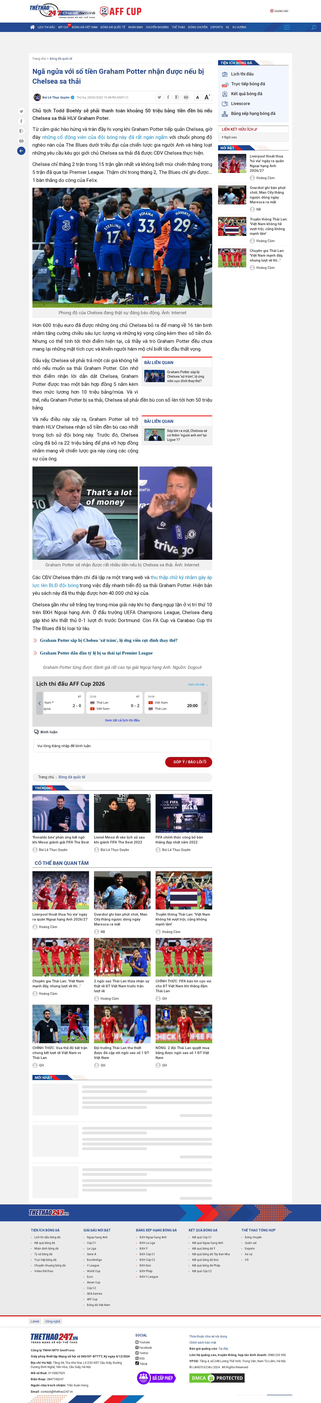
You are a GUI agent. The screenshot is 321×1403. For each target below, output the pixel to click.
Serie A (91, 1254)
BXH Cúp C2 (147, 1260)
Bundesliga (94, 1260)
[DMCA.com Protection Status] (218, 1378)
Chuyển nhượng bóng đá (50, 1265)
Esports (217, 27)
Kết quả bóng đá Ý (203, 1248)
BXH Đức (145, 1265)
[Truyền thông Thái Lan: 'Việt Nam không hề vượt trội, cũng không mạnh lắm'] (184, 890)
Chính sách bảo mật (202, 1342)
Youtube (144, 1342)
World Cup (93, 1271)
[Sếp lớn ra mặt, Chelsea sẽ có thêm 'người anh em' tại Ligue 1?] (154, 435)
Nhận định (135, 27)
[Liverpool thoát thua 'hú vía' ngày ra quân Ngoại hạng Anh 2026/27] (60, 890)
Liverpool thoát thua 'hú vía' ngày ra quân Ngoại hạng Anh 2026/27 (60, 916)
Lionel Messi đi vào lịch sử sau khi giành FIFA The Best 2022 (119, 839)
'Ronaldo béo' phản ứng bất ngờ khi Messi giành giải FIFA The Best (60, 839)
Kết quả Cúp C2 (202, 1271)
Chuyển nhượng (157, 27)
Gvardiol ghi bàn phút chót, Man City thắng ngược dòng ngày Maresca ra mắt (120, 919)
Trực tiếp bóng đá (45, 1260)
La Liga (91, 1248)
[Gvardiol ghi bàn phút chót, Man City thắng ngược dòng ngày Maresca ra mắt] (122, 890)
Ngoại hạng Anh (97, 1237)
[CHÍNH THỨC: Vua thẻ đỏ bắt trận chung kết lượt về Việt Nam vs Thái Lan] (60, 1024)
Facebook (145, 1347)
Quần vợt (251, 1243)
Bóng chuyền (197, 27)
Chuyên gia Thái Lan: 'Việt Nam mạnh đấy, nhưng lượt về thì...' (58, 983)
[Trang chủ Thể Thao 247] (32, 27)
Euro (90, 1276)
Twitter (143, 1353)
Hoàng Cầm (48, 927)
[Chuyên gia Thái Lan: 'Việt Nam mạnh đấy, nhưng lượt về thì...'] (60, 957)
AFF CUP (63, 27)
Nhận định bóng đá (46, 1248)
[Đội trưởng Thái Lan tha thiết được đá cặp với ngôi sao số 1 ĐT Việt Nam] (122, 1024)
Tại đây (223, 1348)
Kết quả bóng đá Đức (205, 1260)
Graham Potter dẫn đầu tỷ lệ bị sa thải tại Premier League (96, 653)
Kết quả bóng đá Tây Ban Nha (211, 1254)
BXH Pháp (146, 1271)
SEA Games (94, 1293)
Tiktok (143, 1364)
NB (103, 932)
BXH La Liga (147, 1243)
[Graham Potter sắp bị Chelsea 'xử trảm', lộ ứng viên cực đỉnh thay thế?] (154, 376)
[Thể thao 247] (62, 11)
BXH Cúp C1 (147, 1254)
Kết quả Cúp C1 (202, 1237)
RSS (142, 1358)
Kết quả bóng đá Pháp (206, 1265)
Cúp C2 (91, 1288)
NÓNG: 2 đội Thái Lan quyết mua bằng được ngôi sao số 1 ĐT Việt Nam (182, 1053)
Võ (246, 1260)
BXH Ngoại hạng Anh (153, 1237)
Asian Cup (93, 1282)
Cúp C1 (91, 1243)
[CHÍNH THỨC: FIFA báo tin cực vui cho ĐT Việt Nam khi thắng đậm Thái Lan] (184, 957)
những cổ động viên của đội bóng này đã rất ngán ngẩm (105, 137)
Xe (227, 27)
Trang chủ (39, 58)
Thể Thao (178, 27)
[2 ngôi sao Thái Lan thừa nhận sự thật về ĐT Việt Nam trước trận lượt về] (122, 957)
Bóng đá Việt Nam (85, 27)
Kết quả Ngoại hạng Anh (207, 1243)
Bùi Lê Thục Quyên (53, 850)
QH (164, 998)
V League (93, 1265)
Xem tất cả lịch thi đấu (122, 720)
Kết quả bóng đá (44, 1243)
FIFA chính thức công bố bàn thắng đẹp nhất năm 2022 (179, 839)
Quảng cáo (281, 11)
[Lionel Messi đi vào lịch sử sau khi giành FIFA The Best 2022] (122, 813)
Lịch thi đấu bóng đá (47, 1237)
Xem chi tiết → (198, 684)
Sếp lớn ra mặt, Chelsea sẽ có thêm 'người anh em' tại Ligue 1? (187, 435)
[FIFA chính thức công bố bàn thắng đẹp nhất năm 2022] (184, 813)
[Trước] (39, 703)
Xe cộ (248, 1254)
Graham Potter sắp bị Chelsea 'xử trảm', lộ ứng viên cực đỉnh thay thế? (185, 376)
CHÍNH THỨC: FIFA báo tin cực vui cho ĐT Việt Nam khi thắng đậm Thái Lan (183, 986)
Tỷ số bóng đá (43, 1254)
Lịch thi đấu (46, 27)
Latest (35, 1321)
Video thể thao (43, 1271)
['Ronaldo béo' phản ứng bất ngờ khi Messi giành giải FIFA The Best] (60, 813)
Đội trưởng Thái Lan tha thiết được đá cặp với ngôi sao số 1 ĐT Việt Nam (121, 1053)
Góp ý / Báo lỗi (188, 762)
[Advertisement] (160, 42)
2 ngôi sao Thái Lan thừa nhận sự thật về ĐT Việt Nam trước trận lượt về (121, 986)
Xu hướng (239, 27)
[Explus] (122, 740)
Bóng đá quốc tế (113, 27)
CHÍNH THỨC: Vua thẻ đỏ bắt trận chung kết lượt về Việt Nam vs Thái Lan (59, 1053)
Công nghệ (52, 1321)
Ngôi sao (230, 137)
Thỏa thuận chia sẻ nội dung (208, 1336)
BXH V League (149, 1276)
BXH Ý (144, 1248)
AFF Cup (92, 1299)
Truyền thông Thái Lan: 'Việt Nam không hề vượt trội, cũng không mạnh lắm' (183, 919)
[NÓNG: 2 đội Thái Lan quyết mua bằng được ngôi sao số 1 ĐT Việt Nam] (184, 1024)
